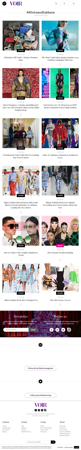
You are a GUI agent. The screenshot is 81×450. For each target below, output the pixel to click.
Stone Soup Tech (44, 416)
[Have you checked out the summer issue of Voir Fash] (50, 356)
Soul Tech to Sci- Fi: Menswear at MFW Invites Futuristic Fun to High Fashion (60, 106)
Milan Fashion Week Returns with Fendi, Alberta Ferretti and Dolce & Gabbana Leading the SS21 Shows (21, 205)
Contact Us (63, 428)
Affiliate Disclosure (65, 433)
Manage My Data (64, 435)
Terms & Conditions (65, 432)
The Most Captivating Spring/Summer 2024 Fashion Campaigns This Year (60, 58)
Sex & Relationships (46, 428)
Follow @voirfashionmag (40, 395)
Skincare (23, 430)
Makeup (23, 428)
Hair (22, 426)
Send (33, 330)
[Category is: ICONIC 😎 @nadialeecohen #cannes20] (30, 356)
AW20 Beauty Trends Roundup (60, 252)
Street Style (5, 430)
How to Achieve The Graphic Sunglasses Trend (21, 253)
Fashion (20, 50)
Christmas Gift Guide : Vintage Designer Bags (21, 58)
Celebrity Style (6, 428)
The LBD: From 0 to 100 (60, 300)
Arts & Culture (44, 430)
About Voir (63, 426)
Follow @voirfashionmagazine (40, 368)
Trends (4, 426)
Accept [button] (76, 447)
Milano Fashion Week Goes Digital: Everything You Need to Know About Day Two (60, 205)
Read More (60, 447)
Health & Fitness (26, 432)
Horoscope (43, 432)
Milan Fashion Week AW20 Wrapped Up (20, 300)
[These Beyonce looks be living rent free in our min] (70, 356)
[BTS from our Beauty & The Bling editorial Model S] (10, 356)
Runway (4, 432)
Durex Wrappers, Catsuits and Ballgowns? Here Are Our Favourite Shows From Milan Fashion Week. (21, 107)
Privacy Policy (63, 430)
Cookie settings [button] (68, 447)
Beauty (60, 245)
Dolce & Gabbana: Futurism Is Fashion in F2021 (60, 156)
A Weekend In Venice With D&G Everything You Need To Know (21, 156)
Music (42, 426)
